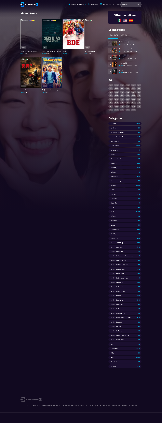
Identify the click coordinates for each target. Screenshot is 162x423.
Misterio (114, 212)
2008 (111, 102)
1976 (139, 85)
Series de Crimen (117, 273)
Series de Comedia (118, 269)
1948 (111, 85)
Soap (113, 344)
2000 (133, 95)
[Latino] (119, 20)
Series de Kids (116, 295)
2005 (127, 99)
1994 (133, 92)
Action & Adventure (118, 132)
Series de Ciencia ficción (120, 265)
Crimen (113, 172)
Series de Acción (117, 251)
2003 (116, 99)
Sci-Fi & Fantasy (117, 243)
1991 (122, 92)
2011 (128, 102)
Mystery (113, 220)
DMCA (118, 4)
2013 (139, 102)
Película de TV (116, 229)
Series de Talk (116, 326)
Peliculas (94, 4)
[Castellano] (131, 20)
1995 (139, 92)
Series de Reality (117, 309)
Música (113, 216)
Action (113, 128)
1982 (116, 88)
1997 (116, 95)
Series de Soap (116, 322)
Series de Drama (117, 282)
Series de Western (118, 340)
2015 (116, 106)
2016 (122, 106)
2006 (133, 99)
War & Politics (116, 362)
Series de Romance (118, 313)
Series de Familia (117, 287)
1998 (122, 95)
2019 (139, 106)
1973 (133, 85)
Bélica (113, 154)
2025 (133, 110)
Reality (113, 234)
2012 (133, 102)
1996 (111, 95)
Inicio (73, 4)
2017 (128, 106)
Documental (115, 176)
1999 (128, 95)
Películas (113, 35)
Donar (111, 4)
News (113, 225)
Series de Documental (119, 278)
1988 (139, 88)
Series (105, 4)
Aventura (114, 150)
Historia (114, 203)
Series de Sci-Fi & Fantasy (121, 318)
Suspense (114, 348)
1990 (116, 92)
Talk (112, 353)
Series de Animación (118, 260)
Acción (113, 123)
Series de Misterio (117, 300)
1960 (116, 85)
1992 (128, 92)
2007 (139, 99)
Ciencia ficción (116, 159)
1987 (133, 88)
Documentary (116, 181)
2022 (122, 110)
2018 (133, 106)
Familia (113, 194)
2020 (111, 110)
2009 (116, 102)
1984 (122, 88)
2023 (127, 110)
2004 (122, 99)
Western (114, 366)
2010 (122, 102)
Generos (80, 4)
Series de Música (117, 304)
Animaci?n (115, 141)
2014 (111, 106)
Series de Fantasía (118, 291)
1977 (111, 88)
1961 (122, 85)
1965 (128, 85)
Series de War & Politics (120, 335)
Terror (113, 357)
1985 (128, 88)
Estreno (114, 190)
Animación (115, 145)
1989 (111, 92)
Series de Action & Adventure (122, 256)
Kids (112, 207)
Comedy (114, 168)
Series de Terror (117, 331)
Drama (113, 185)
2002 (111, 99)
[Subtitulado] (125, 20)
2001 (139, 95)
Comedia (114, 163)
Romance (114, 238)
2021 (116, 110)
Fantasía (114, 198)
